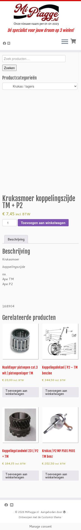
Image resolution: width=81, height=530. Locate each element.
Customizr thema (51, 517)
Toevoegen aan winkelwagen (43, 222)
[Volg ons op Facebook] (5, 43)
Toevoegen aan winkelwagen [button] (16, 392)
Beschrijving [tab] (16, 239)
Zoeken (9, 68)
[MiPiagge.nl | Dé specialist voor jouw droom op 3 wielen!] (40, 14)
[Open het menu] (64, 42)
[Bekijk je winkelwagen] (73, 41)
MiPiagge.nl (32, 512)
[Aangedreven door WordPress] (64, 511)
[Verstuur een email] (9, 43)
